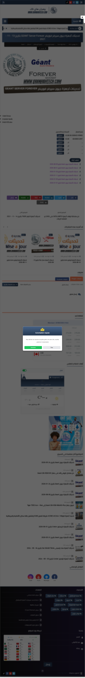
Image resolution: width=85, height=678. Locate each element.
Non (52, 347)
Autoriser (33, 347)
